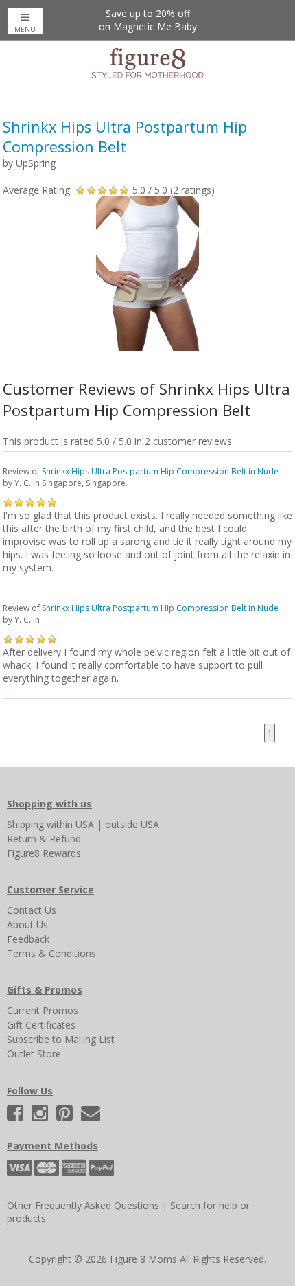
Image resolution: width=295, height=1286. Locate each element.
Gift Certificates (41, 1024)
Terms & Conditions (51, 953)
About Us (27, 924)
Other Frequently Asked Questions (83, 1205)
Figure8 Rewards (44, 853)
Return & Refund (44, 838)
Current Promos (42, 1010)
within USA (70, 824)
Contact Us (31, 910)
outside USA (132, 824)
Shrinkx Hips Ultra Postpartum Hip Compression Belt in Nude (160, 471)
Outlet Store (34, 1053)
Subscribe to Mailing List (61, 1039)
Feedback (28, 938)
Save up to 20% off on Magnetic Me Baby (148, 20)
